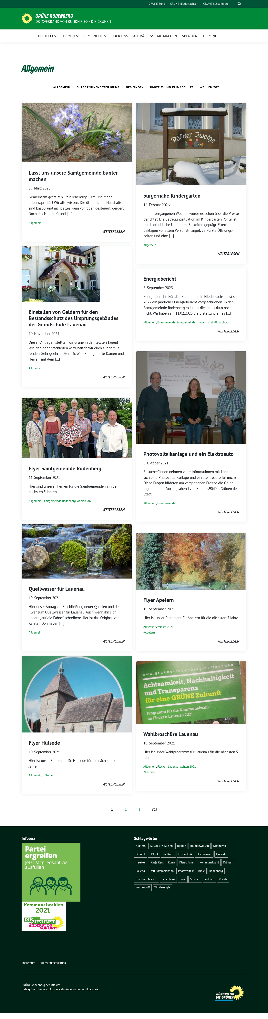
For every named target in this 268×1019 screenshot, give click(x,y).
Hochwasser (204, 854)
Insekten (141, 862)
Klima (171, 862)
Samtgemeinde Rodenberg (59, 501)
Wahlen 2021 (210, 87)
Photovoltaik (186, 871)
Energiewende (166, 322)
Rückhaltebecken (146, 879)
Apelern (150, 632)
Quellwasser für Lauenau (57, 588)
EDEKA (154, 854)
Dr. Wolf (140, 854)
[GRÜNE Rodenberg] (27, 18)
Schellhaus (168, 879)
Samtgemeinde (186, 322)
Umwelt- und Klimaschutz (171, 87)
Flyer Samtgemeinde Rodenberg (65, 468)
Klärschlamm (187, 862)
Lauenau (150, 772)
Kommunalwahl (209, 862)
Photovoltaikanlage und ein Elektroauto (188, 453)
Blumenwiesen (199, 846)
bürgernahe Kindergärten (172, 195)
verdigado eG (90, 989)
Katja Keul (157, 862)
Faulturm (168, 854)
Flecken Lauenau (168, 766)
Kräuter (227, 862)
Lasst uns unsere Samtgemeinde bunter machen (73, 175)
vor (154, 809)
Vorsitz (223, 879)
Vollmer (209, 879)
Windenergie (162, 887)
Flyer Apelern (158, 600)
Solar (183, 879)
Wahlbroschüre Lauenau (170, 734)
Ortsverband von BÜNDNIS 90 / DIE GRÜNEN (73, 21)
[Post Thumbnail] (77, 132)
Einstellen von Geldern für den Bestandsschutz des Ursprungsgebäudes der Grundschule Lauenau (73, 318)
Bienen (181, 846)
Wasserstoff (143, 887)
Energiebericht (159, 278)
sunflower (52, 989)
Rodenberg (216, 871)
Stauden (195, 879)
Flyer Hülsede (44, 742)
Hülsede (48, 775)
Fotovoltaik (185, 854)
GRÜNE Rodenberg (54, 16)
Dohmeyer (219, 846)
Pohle (201, 871)
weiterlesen (113, 231)
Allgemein (61, 87)
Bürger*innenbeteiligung (98, 87)
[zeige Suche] (239, 4)
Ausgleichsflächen (161, 846)
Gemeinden (135, 87)
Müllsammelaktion (162, 871)
